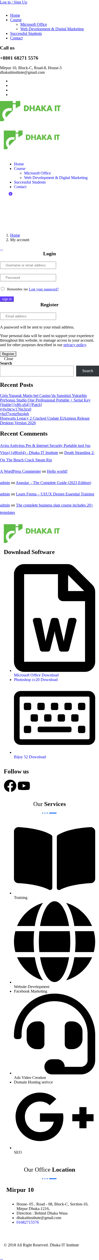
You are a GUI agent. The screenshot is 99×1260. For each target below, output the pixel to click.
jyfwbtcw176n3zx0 (15, 409)
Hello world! (57, 471)
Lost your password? (44, 289)
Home (15, 15)
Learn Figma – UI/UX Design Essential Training (55, 494)
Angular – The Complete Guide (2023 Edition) (53, 483)
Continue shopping (21, 216)
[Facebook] (10, 785)
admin (5, 483)
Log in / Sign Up (13, 2)
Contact (16, 38)
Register (8, 354)
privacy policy (74, 345)
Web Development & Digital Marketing (52, 29)
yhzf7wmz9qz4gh (14, 414)
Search (6, 363)
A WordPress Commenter (20, 471)
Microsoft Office (33, 24)
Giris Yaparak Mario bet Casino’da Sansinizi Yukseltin (43, 395)
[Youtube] (24, 785)
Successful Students (26, 33)
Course (16, 20)
